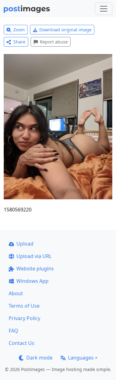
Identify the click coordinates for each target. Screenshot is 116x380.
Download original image (65, 30)
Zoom (19, 30)
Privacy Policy (24, 318)
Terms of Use (24, 305)
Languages (81, 357)
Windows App (32, 281)
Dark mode (39, 357)
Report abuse (54, 42)
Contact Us (21, 343)
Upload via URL (34, 256)
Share (19, 42)
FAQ (13, 330)
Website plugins (35, 268)
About (16, 293)
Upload (24, 243)
